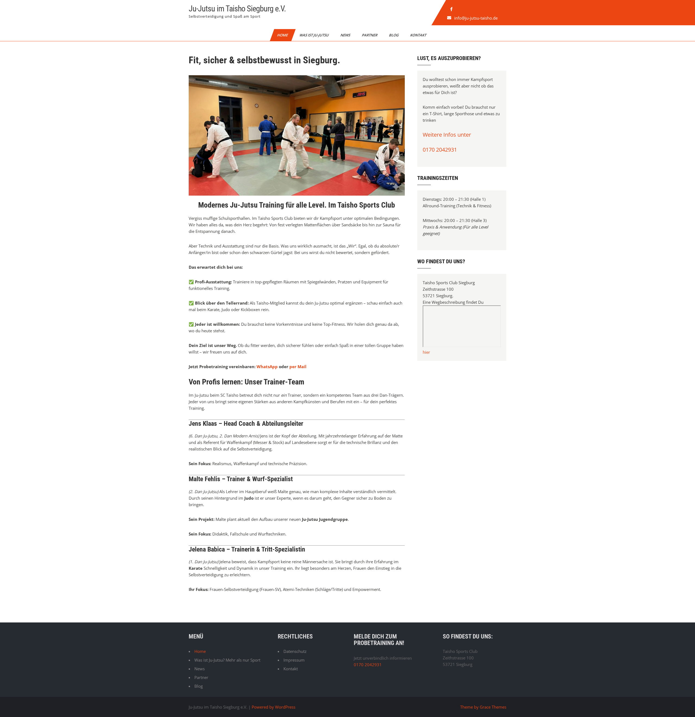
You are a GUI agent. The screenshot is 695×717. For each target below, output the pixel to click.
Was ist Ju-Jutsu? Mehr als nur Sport (227, 660)
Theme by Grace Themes (483, 707)
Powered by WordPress (273, 707)
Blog (394, 35)
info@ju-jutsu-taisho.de (476, 18)
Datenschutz (295, 651)
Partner (370, 35)
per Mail (298, 366)
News (346, 35)
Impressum (294, 660)
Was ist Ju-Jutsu (314, 35)
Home (283, 35)
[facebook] (451, 9)
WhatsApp (267, 366)
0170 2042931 (440, 149)
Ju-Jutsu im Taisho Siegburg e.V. (237, 8)
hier (426, 352)
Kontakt (419, 35)
